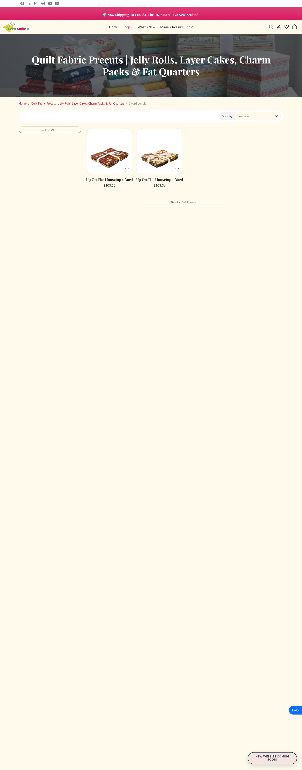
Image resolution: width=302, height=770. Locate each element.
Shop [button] (126, 27)
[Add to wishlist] (127, 169)
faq (295, 710)
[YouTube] (50, 3)
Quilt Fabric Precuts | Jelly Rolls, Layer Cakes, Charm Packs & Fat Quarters (77, 103)
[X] (29, 3)
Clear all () (50, 129)
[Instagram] (36, 3)
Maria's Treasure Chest (176, 27)
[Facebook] (22, 3)
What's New (146, 27)
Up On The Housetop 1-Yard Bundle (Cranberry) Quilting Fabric (109, 180)
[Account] (279, 27)
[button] (271, 27)
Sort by (227, 116)
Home (113, 27)
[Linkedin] (57, 3)
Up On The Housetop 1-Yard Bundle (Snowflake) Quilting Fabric (159, 180)
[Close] (299, 14)
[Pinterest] (43, 3)
